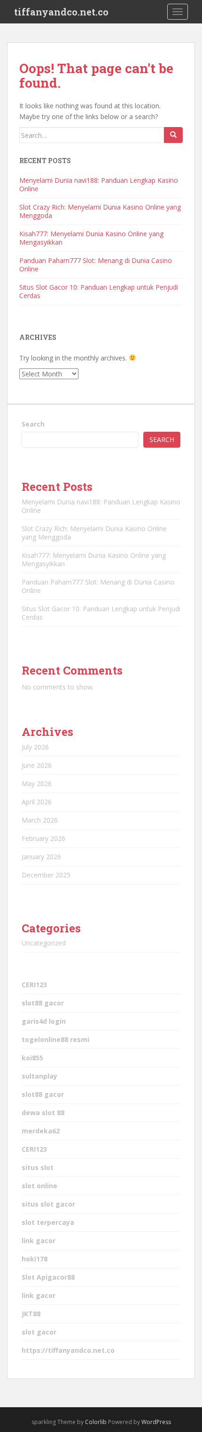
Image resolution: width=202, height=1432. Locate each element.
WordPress (156, 1422)
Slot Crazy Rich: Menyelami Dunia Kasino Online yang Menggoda (100, 211)
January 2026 (41, 856)
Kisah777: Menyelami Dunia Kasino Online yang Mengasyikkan (91, 238)
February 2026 (43, 838)
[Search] (173, 135)
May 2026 (37, 783)
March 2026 (40, 820)
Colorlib (96, 1422)
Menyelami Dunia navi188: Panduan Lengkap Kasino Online (98, 184)
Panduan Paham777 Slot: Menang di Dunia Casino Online (95, 264)
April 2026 (37, 801)
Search (33, 424)
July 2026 (35, 746)
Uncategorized (44, 942)
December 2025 (46, 874)
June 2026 (37, 765)
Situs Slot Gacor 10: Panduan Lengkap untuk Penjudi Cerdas (98, 291)
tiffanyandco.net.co (61, 12)
